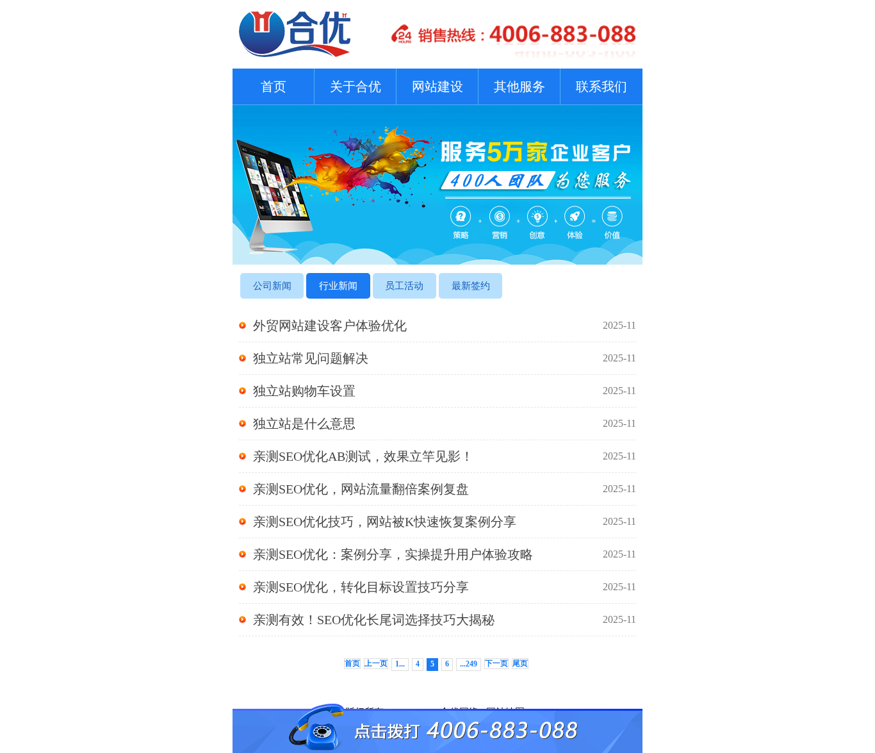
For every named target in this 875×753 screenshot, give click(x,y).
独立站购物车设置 (444, 391)
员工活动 (404, 286)
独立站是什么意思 (444, 424)
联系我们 (601, 86)
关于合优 (355, 86)
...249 (468, 663)
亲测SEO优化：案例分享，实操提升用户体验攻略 (444, 554)
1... (400, 663)
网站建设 (437, 86)
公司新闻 (272, 286)
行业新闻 (338, 286)
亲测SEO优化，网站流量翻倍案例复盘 (444, 489)
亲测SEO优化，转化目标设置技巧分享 (444, 587)
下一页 (496, 663)
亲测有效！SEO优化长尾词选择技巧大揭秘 (444, 620)
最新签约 (471, 286)
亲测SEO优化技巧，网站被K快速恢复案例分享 (444, 522)
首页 (273, 86)
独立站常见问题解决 (444, 358)
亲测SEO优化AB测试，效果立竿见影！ (444, 456)
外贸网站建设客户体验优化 (444, 326)
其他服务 (519, 86)
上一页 (376, 663)
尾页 (520, 663)
